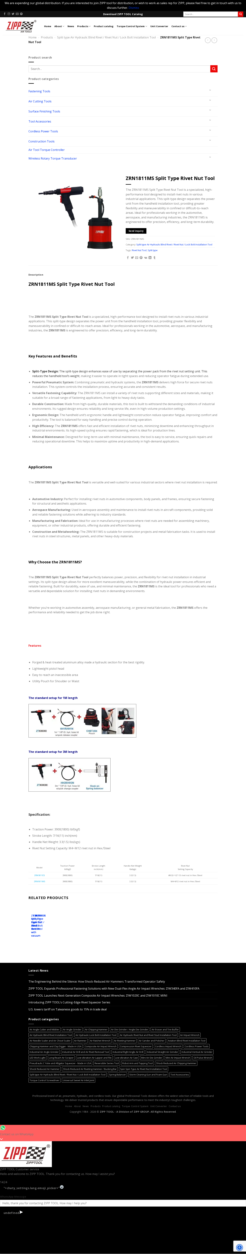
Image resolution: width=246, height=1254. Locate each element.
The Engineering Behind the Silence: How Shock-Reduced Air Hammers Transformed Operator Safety (96, 981)
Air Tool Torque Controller (46, 150)
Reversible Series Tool (107, 1063)
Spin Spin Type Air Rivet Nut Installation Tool (143, 1069)
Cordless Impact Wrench (168, 1046)
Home (47, 26)
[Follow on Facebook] (4, 14)
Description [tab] (35, 274)
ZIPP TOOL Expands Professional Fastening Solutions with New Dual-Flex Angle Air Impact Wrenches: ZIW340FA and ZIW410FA (113, 988)
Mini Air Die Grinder (151, 1057)
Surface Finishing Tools (44, 111)
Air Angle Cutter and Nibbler (44, 1029)
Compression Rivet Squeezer (136, 1046)
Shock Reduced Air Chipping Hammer (176, 1063)
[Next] (41, 926)
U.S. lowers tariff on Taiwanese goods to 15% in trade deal (67, 1009)
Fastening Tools (39, 91)
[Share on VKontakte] (145, 257)
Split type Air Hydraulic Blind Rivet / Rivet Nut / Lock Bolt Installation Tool (106, 37)
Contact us (177, 26)
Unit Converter (159, 26)
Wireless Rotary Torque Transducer (52, 158)
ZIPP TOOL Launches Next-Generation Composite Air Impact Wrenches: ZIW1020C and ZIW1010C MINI (97, 995)
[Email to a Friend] (136, 257)
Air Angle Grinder (72, 1029)
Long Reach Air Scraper (61, 1057)
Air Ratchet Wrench (100, 1040)
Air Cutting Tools (40, 101)
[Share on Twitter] (132, 257)
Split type (153, 250)
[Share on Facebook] (127, 257)
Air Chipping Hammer (96, 1029)
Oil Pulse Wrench (203, 1057)
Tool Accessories (39, 121)
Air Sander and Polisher (151, 1040)
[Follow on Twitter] (13, 14)
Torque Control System (131, 26)
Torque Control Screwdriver (44, 1080)
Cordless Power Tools (43, 131)
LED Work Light (37, 1057)
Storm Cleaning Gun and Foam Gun (148, 1074)
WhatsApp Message (13, 1196)
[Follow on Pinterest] (21, 14)
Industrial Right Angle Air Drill (128, 1052)
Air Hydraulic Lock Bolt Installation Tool (95, 1035)
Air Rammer (80, 1040)
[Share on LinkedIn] (150, 257)
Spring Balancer (117, 1074)
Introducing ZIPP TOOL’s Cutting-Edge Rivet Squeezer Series (69, 1002)
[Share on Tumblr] (154, 257)
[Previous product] (214, 40)
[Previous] (31, 926)
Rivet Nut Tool (139, 250)
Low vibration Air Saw (126, 1057)
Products (82, 26)
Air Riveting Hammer (124, 1040)
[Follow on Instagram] (9, 14)
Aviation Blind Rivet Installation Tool (186, 1040)
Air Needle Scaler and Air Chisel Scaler (50, 1040)
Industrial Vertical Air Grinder (197, 1052)
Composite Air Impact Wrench (101, 1046)
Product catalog (103, 26)
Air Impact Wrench (190, 1035)
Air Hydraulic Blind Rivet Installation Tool (51, 1035)
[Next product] (208, 40)
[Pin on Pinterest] (141, 257)
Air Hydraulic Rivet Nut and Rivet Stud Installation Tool (148, 1035)
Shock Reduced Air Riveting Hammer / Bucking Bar (90, 1069)
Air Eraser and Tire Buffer (165, 1029)
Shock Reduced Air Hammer (45, 1069)
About (58, 26)
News (71, 26)
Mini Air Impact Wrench (178, 1057)
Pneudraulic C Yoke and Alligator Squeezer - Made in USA (60, 1063)
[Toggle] (210, 90)
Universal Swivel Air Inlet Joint (78, 1080)
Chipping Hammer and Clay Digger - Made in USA (55, 1046)
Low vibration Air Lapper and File (94, 1057)
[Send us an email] (17, 14)
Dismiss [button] (134, 8)
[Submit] (240, 14)
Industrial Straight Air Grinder (162, 1052)
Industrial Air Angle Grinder (44, 1052)
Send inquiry (136, 230)
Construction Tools (41, 141)
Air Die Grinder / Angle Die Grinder (129, 1029)
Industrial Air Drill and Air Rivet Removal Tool (85, 1052)
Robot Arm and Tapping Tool (137, 1063)
